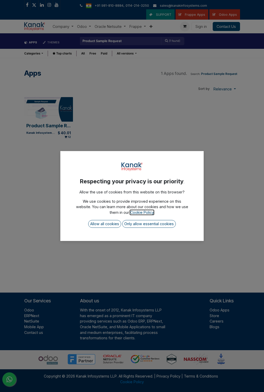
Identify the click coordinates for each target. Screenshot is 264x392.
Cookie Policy (142, 212)
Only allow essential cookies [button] (149, 224)
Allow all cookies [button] (104, 224)
